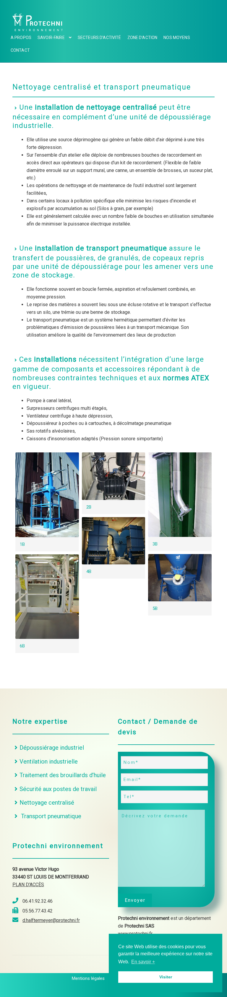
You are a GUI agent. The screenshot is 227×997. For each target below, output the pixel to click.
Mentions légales (88, 978)
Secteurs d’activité (99, 37)
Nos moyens (176, 37)
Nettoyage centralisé (47, 802)
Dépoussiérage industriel (52, 747)
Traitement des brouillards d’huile (63, 775)
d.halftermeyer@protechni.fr (51, 920)
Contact (20, 50)
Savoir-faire (51, 37)
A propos (21, 37)
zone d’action (142, 37)
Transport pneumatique (50, 816)
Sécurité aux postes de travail (58, 789)
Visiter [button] (165, 977)
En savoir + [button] (143, 961)
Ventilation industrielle (49, 761)
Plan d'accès (28, 884)
